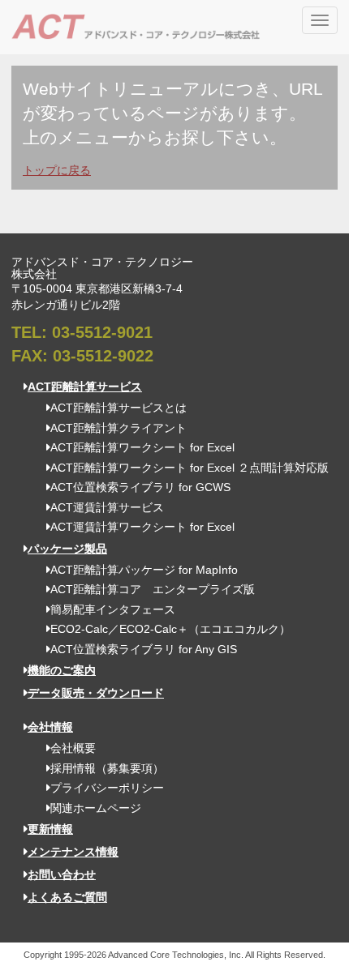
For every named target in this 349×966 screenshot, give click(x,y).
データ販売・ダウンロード (96, 692)
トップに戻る (57, 170)
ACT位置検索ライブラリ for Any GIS (143, 649)
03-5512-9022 (103, 356)
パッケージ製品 (67, 548)
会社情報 (50, 726)
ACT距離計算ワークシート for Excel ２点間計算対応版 (189, 467)
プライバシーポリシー (107, 787)
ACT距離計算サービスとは (118, 407)
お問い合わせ (62, 874)
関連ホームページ (95, 807)
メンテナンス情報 (73, 851)
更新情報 (50, 829)
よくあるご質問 (67, 897)
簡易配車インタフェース (112, 609)
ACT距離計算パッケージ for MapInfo (144, 569)
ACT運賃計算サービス (107, 507)
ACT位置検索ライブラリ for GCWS (140, 487)
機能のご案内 (62, 670)
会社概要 (73, 748)
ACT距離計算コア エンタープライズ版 (152, 589)
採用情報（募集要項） (107, 768)
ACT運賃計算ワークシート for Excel (142, 526)
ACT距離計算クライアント (118, 427)
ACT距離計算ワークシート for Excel (142, 447)
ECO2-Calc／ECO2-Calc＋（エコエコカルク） (170, 628)
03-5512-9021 (102, 332)
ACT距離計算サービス (85, 386)
